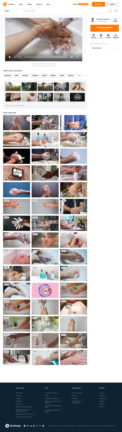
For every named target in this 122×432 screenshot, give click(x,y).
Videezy (18, 398)
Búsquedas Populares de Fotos (53, 406)
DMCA (47, 396)
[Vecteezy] (5, 4)
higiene (80, 75)
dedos (62, 75)
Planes (75, 4)
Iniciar (112, 4)
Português (102, 398)
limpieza (35, 75)
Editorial (39, 4)
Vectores (11, 4)
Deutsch (102, 401)
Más (48, 4)
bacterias (8, 75)
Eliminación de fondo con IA (25, 414)
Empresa (19, 401)
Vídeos (29, 4)
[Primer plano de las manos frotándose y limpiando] (73, 323)
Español (102, 396)
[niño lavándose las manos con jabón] (16, 256)
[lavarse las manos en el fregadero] (45, 307)
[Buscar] (111, 11)
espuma (71, 75)
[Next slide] (84, 75)
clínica (44, 75)
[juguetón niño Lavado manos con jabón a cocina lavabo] (16, 273)
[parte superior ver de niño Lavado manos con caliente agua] (73, 240)
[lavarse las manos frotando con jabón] (45, 290)
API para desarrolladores (24, 407)
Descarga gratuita (104, 28)
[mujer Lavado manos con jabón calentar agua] (73, 189)
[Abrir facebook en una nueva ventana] (24, 426)
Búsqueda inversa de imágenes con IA (23, 410)
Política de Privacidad (96, 426)
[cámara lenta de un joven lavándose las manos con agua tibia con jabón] (73, 139)
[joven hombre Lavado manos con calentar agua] (45, 273)
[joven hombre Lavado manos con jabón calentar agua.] (73, 122)
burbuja (25, 75)
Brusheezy (19, 393)
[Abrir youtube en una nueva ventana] (43, 426)
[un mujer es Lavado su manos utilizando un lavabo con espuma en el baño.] (45, 323)
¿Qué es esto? (105, 43)
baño (16, 75)
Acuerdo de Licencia (51, 393)
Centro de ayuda (77, 393)
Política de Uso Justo (109, 426)
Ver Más (77, 97)
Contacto (74, 396)
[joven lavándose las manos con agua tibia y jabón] (16, 122)
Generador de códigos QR (24, 417)
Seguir (115, 21)
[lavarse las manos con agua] (45, 256)
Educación (19, 404)
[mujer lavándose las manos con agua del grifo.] (73, 340)
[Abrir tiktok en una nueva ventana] (37, 426)
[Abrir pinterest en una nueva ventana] (34, 426)
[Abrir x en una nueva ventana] (40, 426)
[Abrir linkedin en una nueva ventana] (31, 426)
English (101, 393)
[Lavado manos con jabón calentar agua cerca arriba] (45, 156)
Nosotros (74, 398)
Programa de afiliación (52, 398)
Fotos (21, 4)
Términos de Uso (83, 426)
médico (53, 75)
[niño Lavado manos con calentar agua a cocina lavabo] (45, 240)
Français (102, 404)
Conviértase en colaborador (76, 402)
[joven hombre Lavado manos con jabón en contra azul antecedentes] (16, 189)
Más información (97, 48)
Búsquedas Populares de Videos (53, 411)
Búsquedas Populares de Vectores (53, 402)
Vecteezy (19, 396)
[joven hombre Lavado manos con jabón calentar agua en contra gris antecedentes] (16, 206)
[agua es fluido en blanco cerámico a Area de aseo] (73, 307)
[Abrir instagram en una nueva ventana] (28, 426)
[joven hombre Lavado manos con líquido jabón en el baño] (73, 173)
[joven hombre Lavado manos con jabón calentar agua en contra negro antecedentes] (16, 223)
